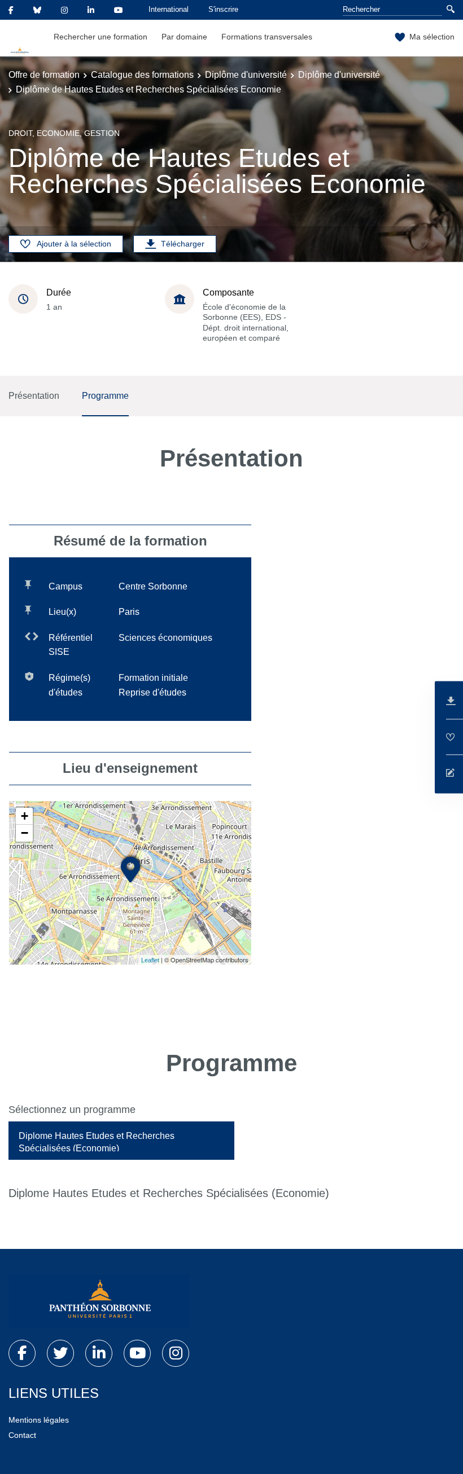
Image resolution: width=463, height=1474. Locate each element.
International (168, 9)
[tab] (121, 1140)
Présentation (33, 396)
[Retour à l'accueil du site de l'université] (98, 1301)
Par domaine (184, 36)
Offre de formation (44, 75)
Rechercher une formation (100, 36)
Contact (22, 1435)
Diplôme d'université (246, 75)
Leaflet (150, 960)
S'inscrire (223, 9)
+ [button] (24, 816)
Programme (105, 396)
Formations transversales (266, 36)
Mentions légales (38, 1419)
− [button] (24, 833)
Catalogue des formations (142, 75)
